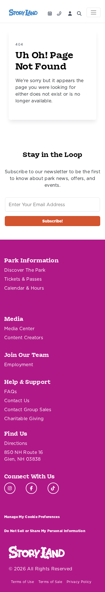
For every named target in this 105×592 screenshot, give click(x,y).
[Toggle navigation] (94, 12)
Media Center (19, 328)
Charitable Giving (24, 418)
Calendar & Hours (24, 288)
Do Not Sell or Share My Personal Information (44, 530)
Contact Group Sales (27, 409)
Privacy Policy (79, 581)
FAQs (10, 391)
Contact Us (16, 400)
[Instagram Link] (9, 488)
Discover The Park (24, 270)
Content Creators (23, 337)
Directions (15, 443)
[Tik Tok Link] (53, 488)
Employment (18, 364)
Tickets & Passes (23, 279)
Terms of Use (22, 581)
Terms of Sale (50, 581)
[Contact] (60, 12)
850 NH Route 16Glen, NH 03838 (23, 455)
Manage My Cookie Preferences (32, 516)
